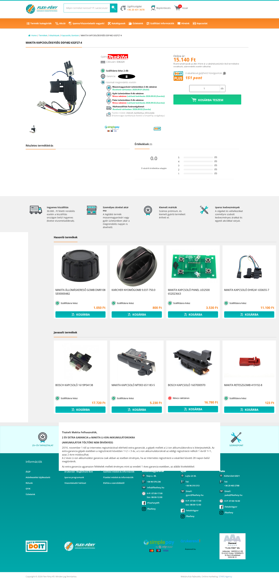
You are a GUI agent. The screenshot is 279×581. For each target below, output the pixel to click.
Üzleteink (138, 23)
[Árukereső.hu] (135, 128)
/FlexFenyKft (153, 502)
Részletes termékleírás (39, 145)
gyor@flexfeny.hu (194, 495)
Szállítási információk (162, 23)
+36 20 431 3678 (136, 9)
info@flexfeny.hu (155, 487)
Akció (62, 23)
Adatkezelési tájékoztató (38, 477)
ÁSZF (28, 471)
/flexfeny (151, 508)
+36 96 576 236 (154, 481)
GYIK (28, 488)
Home (34, 35)
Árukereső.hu (190, 549)
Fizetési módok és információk (118, 477)
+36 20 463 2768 (231, 485)
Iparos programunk (74, 477)
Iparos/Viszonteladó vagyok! (88, 23)
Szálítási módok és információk (118, 471)
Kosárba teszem (210, 100)
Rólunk (29, 483)
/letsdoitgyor (192, 510)
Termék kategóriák (41, 23)
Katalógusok (118, 23)
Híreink (185, 23)
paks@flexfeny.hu (233, 495)
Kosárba (82, 314)
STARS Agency (225, 576)
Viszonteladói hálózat (75, 483)
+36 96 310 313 (192, 485)
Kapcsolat (202, 23)
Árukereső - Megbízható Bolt (78, 471)
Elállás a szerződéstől (113, 483)
